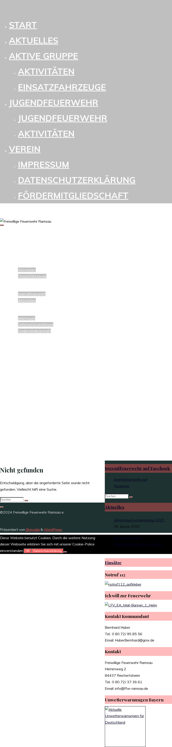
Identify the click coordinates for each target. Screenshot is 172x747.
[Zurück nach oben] (2, 507)
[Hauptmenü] (2, 225)
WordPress (53, 529)
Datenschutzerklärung (47, 551)
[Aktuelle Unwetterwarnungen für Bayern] (125, 722)
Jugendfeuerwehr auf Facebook (137, 468)
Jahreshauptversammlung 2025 (139, 520)
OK (28, 551)
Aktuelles (114, 507)
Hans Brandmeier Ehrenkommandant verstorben (138, 540)
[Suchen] (26, 500)
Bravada (32, 529)
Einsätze (113, 562)
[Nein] (65, 552)
